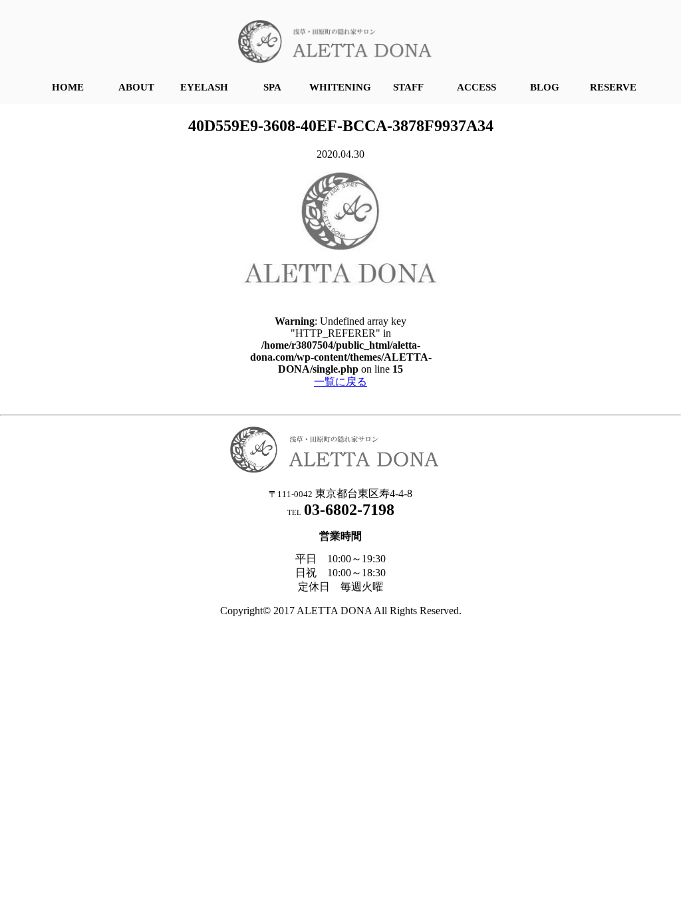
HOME (68, 87)
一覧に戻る (340, 381)
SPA (272, 87)
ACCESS (476, 87)
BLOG (544, 87)
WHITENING (340, 87)
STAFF (408, 87)
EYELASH (204, 87)
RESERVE (613, 87)
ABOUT (136, 87)
